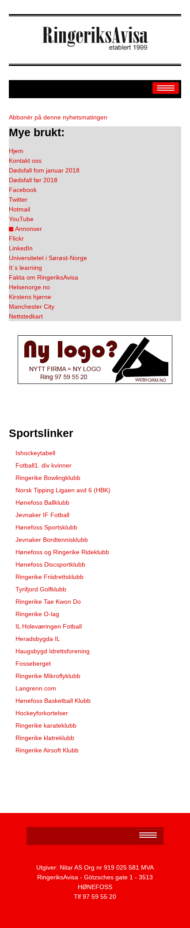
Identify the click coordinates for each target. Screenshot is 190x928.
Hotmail (19, 209)
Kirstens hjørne (30, 296)
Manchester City (31, 306)
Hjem (16, 150)
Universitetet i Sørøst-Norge (48, 257)
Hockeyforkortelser (41, 713)
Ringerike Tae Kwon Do (48, 601)
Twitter (18, 199)
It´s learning (25, 267)
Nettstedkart (26, 316)
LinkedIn (21, 248)
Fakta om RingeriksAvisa (43, 277)
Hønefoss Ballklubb (42, 502)
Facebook (23, 189)
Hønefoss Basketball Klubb (53, 700)
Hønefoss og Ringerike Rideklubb (62, 552)
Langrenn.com (35, 688)
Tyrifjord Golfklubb (40, 589)
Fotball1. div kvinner (43, 465)
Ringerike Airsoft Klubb (47, 750)
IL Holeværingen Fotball (48, 626)
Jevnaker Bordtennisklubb (51, 539)
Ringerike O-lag (37, 613)
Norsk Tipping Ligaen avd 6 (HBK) (62, 490)
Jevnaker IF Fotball (42, 514)
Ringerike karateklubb (45, 725)
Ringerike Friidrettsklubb (49, 576)
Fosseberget (33, 663)
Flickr (16, 238)
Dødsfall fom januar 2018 (44, 170)
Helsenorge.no (29, 287)
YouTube (21, 218)
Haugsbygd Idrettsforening (52, 651)
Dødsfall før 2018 (33, 180)
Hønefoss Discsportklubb (50, 564)
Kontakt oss (25, 160)
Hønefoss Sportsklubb (46, 527)
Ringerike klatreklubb (44, 737)
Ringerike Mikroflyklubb (47, 675)
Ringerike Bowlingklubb (47, 477)
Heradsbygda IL (37, 638)
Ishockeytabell (35, 452)
